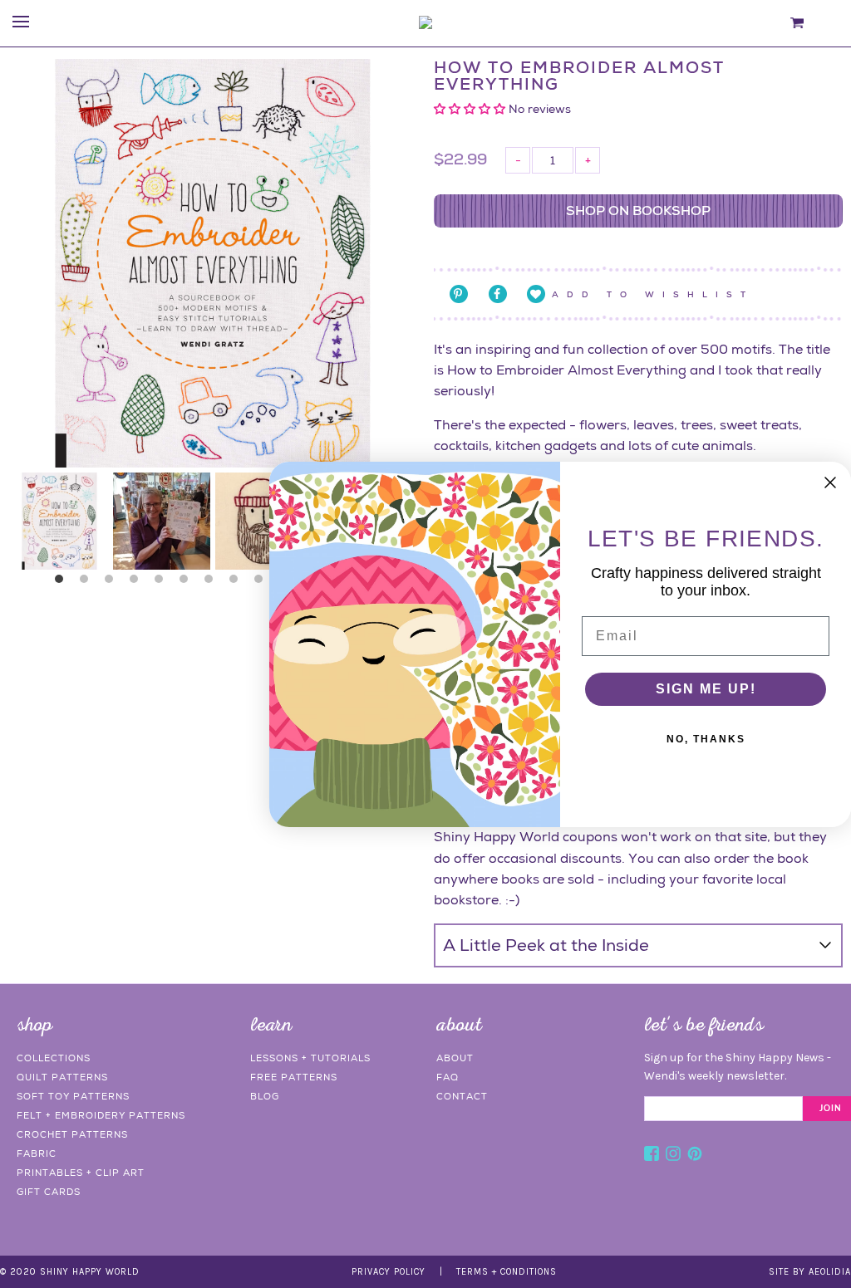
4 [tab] (138, 583)
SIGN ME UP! (706, 689)
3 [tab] (113, 583)
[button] (471, 108)
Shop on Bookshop (638, 210)
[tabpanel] (59, 521)
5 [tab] (163, 583)
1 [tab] (63, 583)
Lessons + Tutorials (310, 1058)
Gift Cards (49, 1191)
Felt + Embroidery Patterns (101, 1115)
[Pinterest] (694, 1156)
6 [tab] (188, 583)
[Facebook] (651, 1156)
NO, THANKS (706, 739)
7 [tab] (212, 583)
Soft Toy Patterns (73, 1096)
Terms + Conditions (506, 1271)
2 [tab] (88, 583)
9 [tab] (262, 583)
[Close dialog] (830, 482)
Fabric (37, 1153)
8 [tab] (237, 583)
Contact (462, 1096)
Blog (264, 1096)
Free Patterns (293, 1077)
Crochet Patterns (72, 1134)
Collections (54, 1058)
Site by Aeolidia (810, 1271)
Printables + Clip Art (81, 1172)
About (455, 1058)
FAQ (447, 1077)
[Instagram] (673, 1156)
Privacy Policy (389, 1271)
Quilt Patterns (62, 1077)
